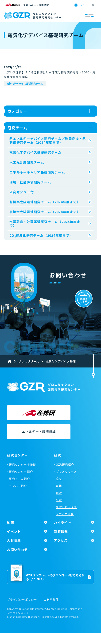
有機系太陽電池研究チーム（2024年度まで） (44, 201)
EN (92, 5)
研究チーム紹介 (19, 479)
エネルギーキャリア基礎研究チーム (37, 172)
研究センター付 (21, 192)
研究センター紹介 (21, 471)
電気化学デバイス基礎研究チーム (25, 83)
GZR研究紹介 (65, 464)
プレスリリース (66, 471)
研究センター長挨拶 (22, 464)
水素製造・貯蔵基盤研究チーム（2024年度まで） (44, 223)
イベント (14, 531)
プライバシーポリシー (22, 599)
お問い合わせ (17, 549)
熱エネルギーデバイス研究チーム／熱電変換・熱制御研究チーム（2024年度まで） (47, 140)
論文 (59, 479)
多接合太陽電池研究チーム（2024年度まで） (44, 211)
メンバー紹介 (18, 486)
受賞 (59, 500)
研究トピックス (66, 507)
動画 (10, 522)
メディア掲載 (65, 514)
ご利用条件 (51, 599)
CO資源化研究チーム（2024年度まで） (41, 235)
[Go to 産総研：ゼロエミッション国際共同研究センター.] (12, 361)
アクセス (61, 540)
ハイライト (62, 522)
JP (82, 5)
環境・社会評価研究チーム (30, 182)
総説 (59, 493)
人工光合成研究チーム (26, 162)
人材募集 (14, 540)
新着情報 (61, 531)
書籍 (59, 486)
